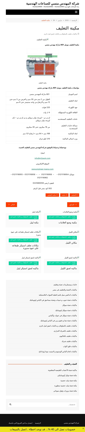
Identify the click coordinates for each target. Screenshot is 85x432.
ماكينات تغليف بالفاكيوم (68, 336)
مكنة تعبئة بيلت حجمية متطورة (65, 386)
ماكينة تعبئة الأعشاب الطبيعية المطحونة (62, 370)
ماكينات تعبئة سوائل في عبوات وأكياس (62, 315)
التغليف (73, 195)
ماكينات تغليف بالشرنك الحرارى (65, 331)
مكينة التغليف (51, 195)
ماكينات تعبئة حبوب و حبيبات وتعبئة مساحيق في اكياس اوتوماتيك (53, 300)
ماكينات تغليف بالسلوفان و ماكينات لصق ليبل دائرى (60, 34)
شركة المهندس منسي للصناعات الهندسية (52, 3)
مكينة (63, 195)
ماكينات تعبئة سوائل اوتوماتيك (66, 310)
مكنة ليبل (34, 222)
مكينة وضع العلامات (68, 222)
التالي (13, 205)
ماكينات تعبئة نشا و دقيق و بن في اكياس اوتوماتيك (58, 321)
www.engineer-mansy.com (42, 169)
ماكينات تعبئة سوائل (69, 305)
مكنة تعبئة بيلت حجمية (69, 381)
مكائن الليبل (71, 243)
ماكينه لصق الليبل (68, 268)
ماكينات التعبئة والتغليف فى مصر (65, 290)
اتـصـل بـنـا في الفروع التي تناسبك (20, 423)
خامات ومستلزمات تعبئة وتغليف (65, 285)
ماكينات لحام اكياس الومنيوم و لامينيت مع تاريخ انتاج (58, 351)
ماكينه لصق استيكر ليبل (28, 268)
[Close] (83, 428)
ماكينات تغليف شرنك (69, 341)
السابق (71, 205)
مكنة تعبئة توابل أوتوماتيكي (67, 375)
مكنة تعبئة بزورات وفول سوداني (65, 391)
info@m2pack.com (42, 158)
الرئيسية (38, 423)
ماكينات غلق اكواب (70, 346)
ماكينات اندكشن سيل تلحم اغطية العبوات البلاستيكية (58, 295)
